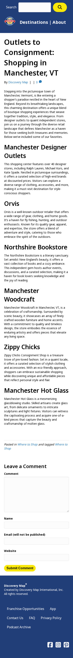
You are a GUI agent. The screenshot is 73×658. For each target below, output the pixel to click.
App (53, 608)
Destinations (34, 22)
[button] (60, 7)
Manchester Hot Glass (36, 390)
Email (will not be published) (24, 534)
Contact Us (15, 618)
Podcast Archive (19, 627)
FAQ (32, 618)
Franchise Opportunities (25, 608)
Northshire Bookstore (35, 247)
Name (8, 518)
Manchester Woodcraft (21, 294)
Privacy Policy (51, 618)
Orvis (11, 203)
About (59, 22)
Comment (11, 474)
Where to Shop (27, 444)
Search (11, 7)
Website (10, 551)
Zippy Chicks (22, 347)
